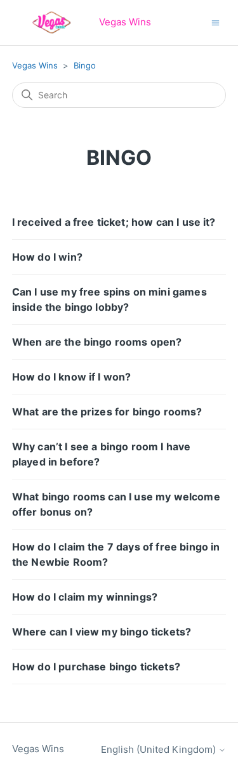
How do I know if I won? (71, 376)
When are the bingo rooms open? (97, 341)
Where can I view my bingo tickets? (101, 631)
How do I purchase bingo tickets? (96, 666)
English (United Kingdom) (159, 749)
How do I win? (47, 257)
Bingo (85, 65)
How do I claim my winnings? (84, 596)
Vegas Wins (35, 65)
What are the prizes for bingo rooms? (107, 411)
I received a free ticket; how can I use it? (114, 222)
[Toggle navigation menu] (215, 21)
